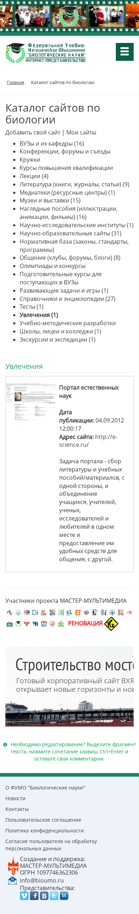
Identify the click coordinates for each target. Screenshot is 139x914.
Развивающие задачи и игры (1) (64, 290)
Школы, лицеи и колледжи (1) (60, 331)
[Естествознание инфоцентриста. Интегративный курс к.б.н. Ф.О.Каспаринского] (18, 612)
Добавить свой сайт (32, 132)
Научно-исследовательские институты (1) (77, 225)
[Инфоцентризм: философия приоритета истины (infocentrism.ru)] (103, 612)
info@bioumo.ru (42, 880)
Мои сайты (81, 132)
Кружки (30, 159)
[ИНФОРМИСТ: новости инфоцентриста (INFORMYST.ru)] (26, 612)
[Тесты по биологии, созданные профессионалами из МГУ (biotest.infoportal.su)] (61, 623)
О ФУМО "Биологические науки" (45, 787)
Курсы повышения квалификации (66, 168)
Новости (15, 798)
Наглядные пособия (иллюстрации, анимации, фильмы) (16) (69, 213)
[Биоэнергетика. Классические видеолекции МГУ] (52, 612)
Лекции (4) (34, 176)
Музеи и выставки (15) (50, 200)
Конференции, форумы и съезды (65, 151)
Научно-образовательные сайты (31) (71, 233)
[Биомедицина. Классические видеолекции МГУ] (69, 612)
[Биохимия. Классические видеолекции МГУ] (44, 612)
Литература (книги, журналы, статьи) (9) (74, 184)
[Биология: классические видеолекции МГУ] (61, 612)
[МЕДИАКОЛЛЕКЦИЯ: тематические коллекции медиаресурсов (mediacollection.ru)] (121, 612)
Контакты (17, 809)
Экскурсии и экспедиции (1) (58, 339)
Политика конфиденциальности (44, 830)
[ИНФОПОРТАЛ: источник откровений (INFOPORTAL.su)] (35, 612)
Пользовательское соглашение (43, 819)
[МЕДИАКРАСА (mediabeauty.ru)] (129, 612)
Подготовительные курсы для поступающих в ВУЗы (61, 278)
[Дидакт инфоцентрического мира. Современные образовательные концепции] (86, 612)
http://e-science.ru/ (88, 441)
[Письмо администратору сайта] (12, 880)
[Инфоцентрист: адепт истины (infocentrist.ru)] (112, 612)
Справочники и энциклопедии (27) (67, 299)
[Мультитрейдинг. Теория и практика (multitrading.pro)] (9, 612)
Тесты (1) (31, 307)
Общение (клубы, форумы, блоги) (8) (70, 258)
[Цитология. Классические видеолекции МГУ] (78, 612)
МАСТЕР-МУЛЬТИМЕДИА (53, 866)
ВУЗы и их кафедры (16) (52, 143)
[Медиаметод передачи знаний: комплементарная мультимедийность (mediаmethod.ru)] (44, 623)
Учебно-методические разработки (68, 323)
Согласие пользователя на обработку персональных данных (51, 845)
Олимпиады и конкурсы (53, 266)
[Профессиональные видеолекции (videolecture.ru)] (95, 612)
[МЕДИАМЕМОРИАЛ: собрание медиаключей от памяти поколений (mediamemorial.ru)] (52, 623)
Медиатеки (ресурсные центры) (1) (67, 192)
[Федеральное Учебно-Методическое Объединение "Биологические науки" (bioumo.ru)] (18, 623)
